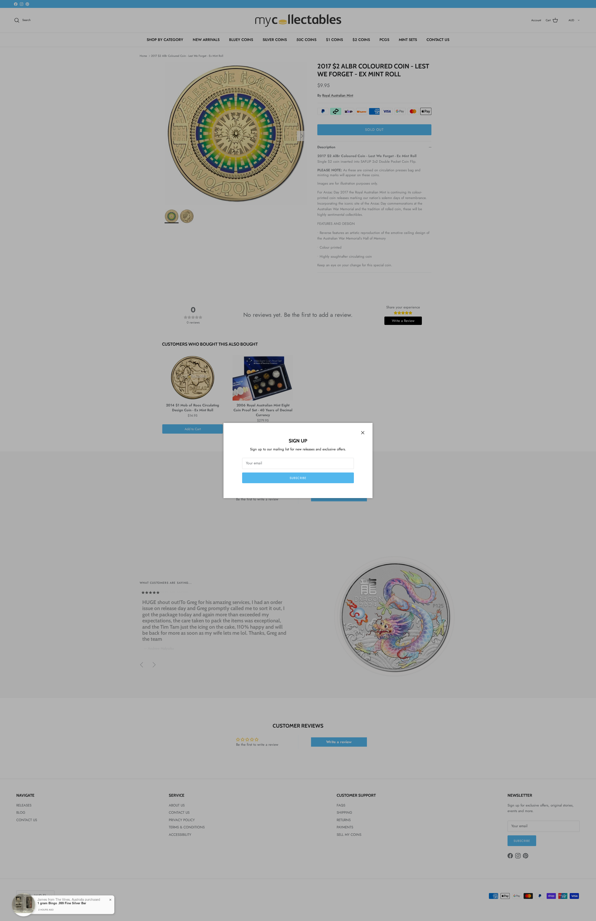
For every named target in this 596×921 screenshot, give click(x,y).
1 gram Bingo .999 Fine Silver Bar (61, 903)
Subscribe (298, 478)
